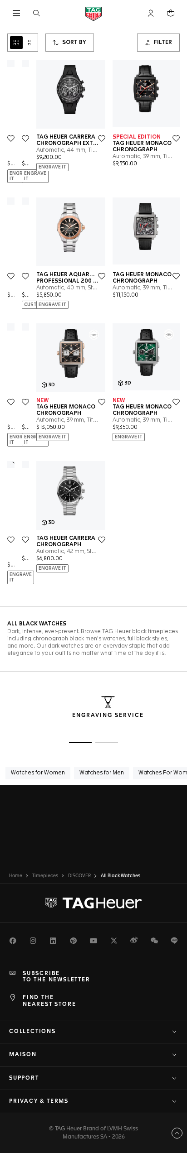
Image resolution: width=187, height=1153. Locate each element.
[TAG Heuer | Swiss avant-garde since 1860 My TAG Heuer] (93, 903)
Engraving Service (108, 715)
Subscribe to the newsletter (56, 977)
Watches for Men (101, 773)
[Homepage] (93, 13)
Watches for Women (38, 773)
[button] (150, 13)
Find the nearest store (49, 1001)
